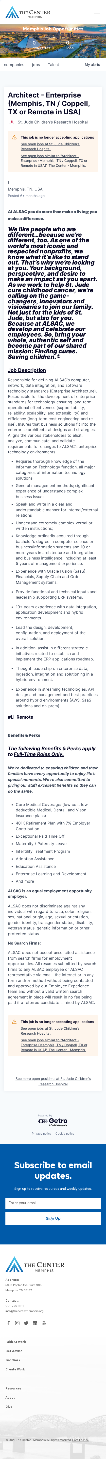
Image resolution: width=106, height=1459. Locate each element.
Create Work (15, 1370)
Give (8, 1407)
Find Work (12, 1360)
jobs (36, 64)
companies (14, 64)
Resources (13, 1389)
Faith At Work (15, 1342)
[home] (27, 12)
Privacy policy (42, 1133)
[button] (96, 12)
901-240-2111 (14, 1306)
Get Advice (13, 1351)
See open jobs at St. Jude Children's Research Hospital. (50, 146)
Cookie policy (64, 1133)
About (10, 1398)
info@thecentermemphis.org (24, 1311)
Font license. (80, 1440)
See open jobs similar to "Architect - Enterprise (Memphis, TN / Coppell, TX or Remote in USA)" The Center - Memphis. (54, 161)
